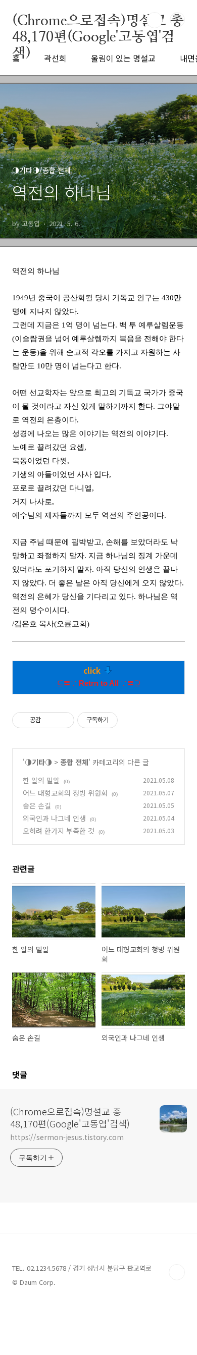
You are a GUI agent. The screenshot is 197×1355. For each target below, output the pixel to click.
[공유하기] (50, 720)
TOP (177, 1272)
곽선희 (55, 58)
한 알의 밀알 (41, 780)
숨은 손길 (37, 805)
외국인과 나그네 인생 (54, 818)
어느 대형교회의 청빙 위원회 (65, 793)
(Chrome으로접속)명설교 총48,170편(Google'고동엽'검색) (98, 20)
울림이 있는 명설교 (123, 58)
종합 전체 (74, 762)
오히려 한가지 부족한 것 (58, 831)
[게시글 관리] (63, 720)
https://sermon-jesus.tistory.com (67, 1137)
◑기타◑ (38, 762)
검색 (154, 20)
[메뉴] (177, 19)
